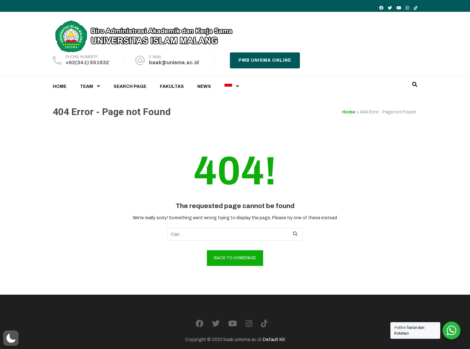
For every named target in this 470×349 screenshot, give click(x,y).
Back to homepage (235, 258)
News (204, 86)
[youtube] (398, 8)
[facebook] (381, 8)
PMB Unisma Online (265, 60)
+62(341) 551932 (87, 62)
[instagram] (407, 8)
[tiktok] (415, 8)
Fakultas (172, 86)
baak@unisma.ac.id (174, 62)
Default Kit (274, 339)
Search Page (130, 86)
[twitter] (390, 8)
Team (86, 86)
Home (60, 86)
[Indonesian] (228, 87)
